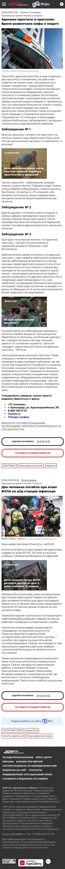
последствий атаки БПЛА (34, 630)
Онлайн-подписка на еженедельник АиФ (29, 765)
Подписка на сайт (14, 770)
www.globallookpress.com (42, 538)
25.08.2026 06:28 (10, 480)
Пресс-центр (44, 757)
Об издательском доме (17, 757)
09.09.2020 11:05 (10, 12)
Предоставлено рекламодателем (20, 70)
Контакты (35, 770)
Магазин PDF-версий (29, 761)
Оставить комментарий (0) (32, 453)
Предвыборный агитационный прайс (27, 774)
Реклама (8, 761)
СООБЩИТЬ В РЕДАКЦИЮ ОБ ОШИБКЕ (25, 778)
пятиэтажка (29, 661)
